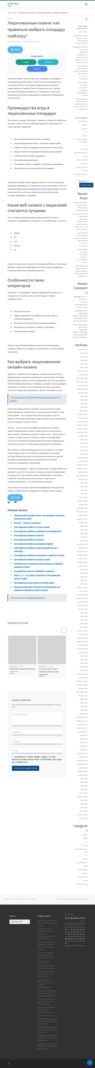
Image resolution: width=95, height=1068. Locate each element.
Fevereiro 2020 (82, 631)
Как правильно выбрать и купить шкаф (31, 527)
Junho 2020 (83, 616)
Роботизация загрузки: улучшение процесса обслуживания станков (82, 88)
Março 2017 (83, 750)
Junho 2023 (83, 486)
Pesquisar (83, 181)
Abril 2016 (84, 789)
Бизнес (84, 164)
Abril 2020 (84, 623)
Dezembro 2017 (81, 717)
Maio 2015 (84, 804)
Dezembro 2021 (81, 551)
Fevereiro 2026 (82, 371)
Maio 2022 (84, 533)
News (15, 13)
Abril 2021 (84, 580)
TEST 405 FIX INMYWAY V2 (45, 1016)
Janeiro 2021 (83, 591)
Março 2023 (83, 497)
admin (76, 311)
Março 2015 (83, 811)
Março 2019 (83, 670)
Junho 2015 (83, 800)
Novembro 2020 (81, 598)
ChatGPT (26, 62)
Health (84, 128)
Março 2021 (83, 584)
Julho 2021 (83, 569)
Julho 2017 (83, 735)
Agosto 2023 (83, 479)
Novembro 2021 (81, 555)
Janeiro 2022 (83, 548)
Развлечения (81, 167)
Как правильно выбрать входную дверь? (32, 559)
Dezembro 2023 (81, 465)
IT (86, 132)
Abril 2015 (84, 807)
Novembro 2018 (81, 685)
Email (16, 742)
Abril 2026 (84, 364)
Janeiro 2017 (83, 757)
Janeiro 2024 (83, 461)
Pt (86, 145)
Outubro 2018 (82, 688)
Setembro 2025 (82, 389)
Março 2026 (83, 367)
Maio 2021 (84, 577)
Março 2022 (83, 541)
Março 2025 (83, 411)
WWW (85, 156)
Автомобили (81, 160)
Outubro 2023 (82, 472)
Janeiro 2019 (83, 678)
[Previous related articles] (58, 629)
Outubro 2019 (82, 645)
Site (15, 751)
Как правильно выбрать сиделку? (29, 539)
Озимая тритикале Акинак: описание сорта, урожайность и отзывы (46, 1009)
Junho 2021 (83, 573)
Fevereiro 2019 (82, 674)
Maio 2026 (84, 360)
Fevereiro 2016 (82, 797)
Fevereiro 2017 (82, 753)
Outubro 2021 (82, 559)
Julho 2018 (83, 699)
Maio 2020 (84, 620)
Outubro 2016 (82, 768)
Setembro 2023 (82, 476)
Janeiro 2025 (83, 418)
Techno (84, 149)
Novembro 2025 (81, 382)
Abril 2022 (84, 537)
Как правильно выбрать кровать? (29, 535)
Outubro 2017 (82, 724)
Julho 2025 (83, 396)
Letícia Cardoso (15, 41)
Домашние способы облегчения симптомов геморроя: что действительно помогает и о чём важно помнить (80, 54)
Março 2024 (83, 454)
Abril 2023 (84, 494)
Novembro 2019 (81, 641)
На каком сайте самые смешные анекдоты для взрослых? (49, 672)
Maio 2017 (84, 742)
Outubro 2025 (82, 385)
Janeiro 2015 (83, 818)
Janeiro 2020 (83, 634)
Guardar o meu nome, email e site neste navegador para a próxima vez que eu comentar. (37, 759)
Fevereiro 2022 (82, 544)
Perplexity (48, 62)
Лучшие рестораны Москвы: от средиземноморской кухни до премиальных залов (47, 993)
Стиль (84, 171)
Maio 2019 (84, 663)
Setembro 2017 (82, 728)
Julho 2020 (83, 613)
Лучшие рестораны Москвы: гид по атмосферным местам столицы (80, 39)
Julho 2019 (83, 656)
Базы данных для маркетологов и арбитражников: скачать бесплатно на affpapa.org (80, 104)
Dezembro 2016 (81, 761)
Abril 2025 (84, 407)
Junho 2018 (83, 703)
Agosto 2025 (83, 393)
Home (10, 13)
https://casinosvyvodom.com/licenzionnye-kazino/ (38, 189)
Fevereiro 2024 (82, 458)
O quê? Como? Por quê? (81, 140)
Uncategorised (80, 153)
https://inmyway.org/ (80, 325)
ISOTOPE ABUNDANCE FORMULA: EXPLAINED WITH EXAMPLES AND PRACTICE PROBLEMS (80, 316)
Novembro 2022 (81, 512)
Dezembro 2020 (81, 595)
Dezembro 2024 (81, 422)
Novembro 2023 (81, 468)
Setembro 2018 (82, 692)
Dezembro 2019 (81, 638)
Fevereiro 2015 (82, 815)
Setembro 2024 (82, 432)
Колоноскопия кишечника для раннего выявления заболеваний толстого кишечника (80, 72)
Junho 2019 (83, 660)
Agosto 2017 (83, 732)
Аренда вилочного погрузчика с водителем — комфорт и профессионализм (46, 983)
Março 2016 (83, 793)
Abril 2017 (84, 746)
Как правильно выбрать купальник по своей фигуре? (38, 531)
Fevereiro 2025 (82, 414)
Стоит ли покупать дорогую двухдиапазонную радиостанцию (80, 302)
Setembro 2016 (82, 771)
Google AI (37, 69)
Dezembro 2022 (81, 508)
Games (84, 125)
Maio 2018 (84, 706)
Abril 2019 (84, 667)
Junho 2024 (83, 443)
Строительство (80, 174)
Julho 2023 (83, 483)
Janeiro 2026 (83, 375)
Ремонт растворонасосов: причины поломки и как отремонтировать (46, 1001)
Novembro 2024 (81, 425)
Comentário (20, 715)
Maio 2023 (84, 490)
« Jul (66, 947)
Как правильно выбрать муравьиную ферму (33, 543)
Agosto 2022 (83, 522)
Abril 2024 (84, 450)
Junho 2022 (83, 530)
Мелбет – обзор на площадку (27, 522)
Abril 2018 (84, 710)
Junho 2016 (83, 782)
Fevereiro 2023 (82, 501)
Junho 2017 (83, 739)
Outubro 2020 (82, 602)
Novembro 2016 (81, 764)
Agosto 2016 (83, 775)
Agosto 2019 (83, 652)
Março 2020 (83, 627)
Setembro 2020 (82, 605)
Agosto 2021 (83, 566)
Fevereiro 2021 (82, 587)
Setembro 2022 (82, 519)
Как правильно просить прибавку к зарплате (34, 571)
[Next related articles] (64, 629)
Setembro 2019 (82, 649)
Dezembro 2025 (81, 378)
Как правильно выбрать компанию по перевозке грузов (39, 555)
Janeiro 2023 (83, 504)
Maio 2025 (84, 403)
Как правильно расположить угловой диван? (34, 582)
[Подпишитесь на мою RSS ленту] (86, 19)
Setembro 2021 (82, 562)
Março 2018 (83, 714)
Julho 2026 (83, 353)
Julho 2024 (83, 440)
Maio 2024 (84, 447)
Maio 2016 (84, 786)
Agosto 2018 (83, 696)
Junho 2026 (83, 357)
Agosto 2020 (83, 609)
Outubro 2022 (82, 515)
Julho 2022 (83, 526)
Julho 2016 (83, 779)
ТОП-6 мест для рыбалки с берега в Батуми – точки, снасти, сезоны (46, 974)
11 (69, 930)
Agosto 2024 (83, 436)
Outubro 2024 (82, 429)
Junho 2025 (83, 400)
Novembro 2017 (81, 721)
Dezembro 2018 (81, 681)
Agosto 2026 (83, 349)
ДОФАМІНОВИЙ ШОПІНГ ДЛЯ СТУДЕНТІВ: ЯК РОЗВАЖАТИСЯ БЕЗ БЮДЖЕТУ (47, 1021)
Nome (16, 732)
